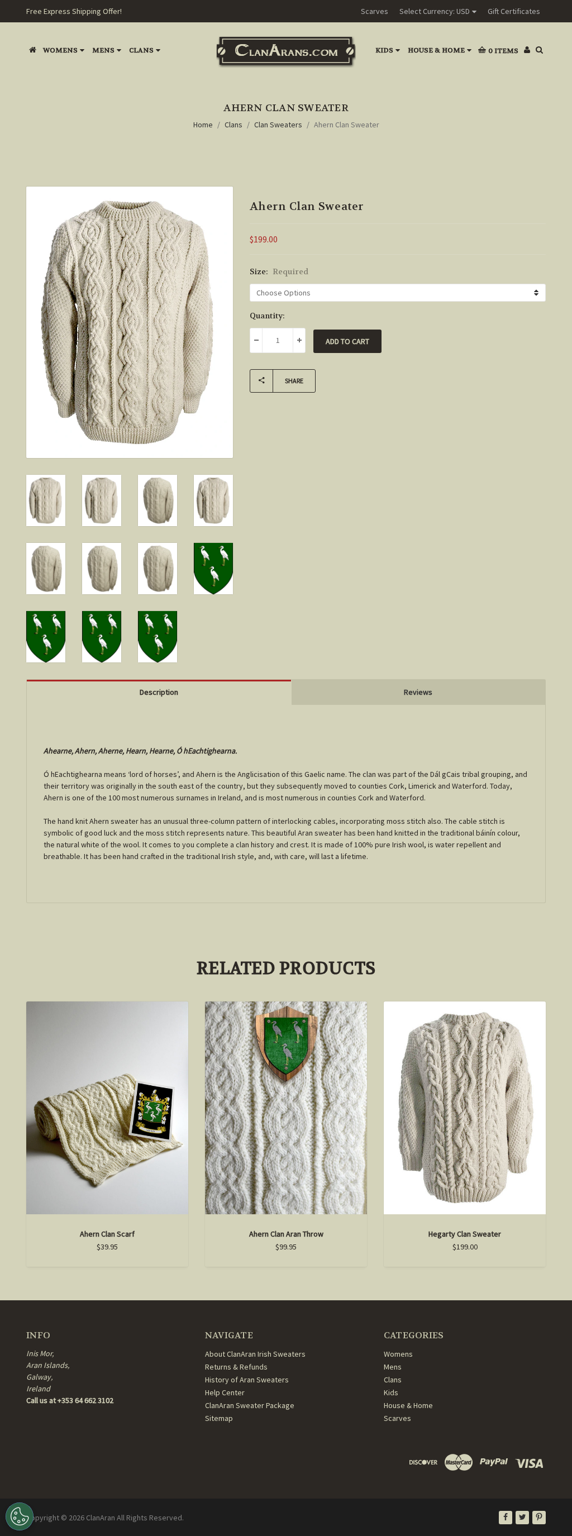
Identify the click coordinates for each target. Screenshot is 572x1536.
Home (203, 125)
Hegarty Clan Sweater (464, 1234)
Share (294, 380)
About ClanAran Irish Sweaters (255, 1354)
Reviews (418, 692)
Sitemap (219, 1418)
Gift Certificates (514, 11)
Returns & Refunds (236, 1367)
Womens (60, 50)
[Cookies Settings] (20, 1516)
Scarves (374, 11)
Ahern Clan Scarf (107, 1234)
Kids (384, 50)
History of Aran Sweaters (247, 1380)
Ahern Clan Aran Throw (286, 1234)
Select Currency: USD (434, 11)
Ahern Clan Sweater (346, 125)
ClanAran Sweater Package (249, 1405)
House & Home (436, 50)
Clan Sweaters (278, 125)
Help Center (225, 1392)
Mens (103, 50)
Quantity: (267, 316)
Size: (279, 271)
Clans (141, 50)
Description (159, 692)
